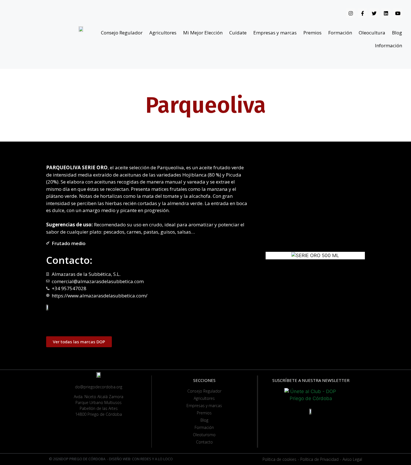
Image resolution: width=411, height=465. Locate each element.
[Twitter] (374, 13)
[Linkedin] (386, 13)
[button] (79, 341)
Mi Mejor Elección (203, 32)
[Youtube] (397, 13)
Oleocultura (372, 32)
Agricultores (162, 32)
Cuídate (238, 32)
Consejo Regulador (122, 32)
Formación (340, 32)
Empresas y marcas (275, 32)
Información (388, 45)
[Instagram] (350, 13)
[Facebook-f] (362, 13)
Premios (312, 32)
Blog (397, 32)
